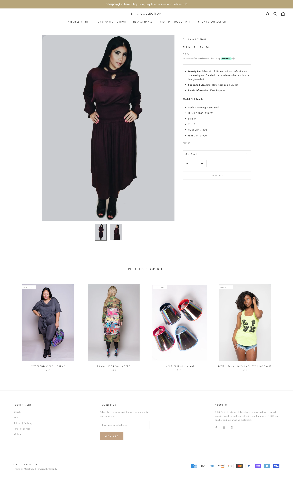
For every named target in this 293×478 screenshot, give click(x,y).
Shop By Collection (212, 21)
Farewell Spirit (78, 21)
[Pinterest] (202, 142)
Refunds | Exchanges (24, 423)
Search (17, 412)
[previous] (10, 324)
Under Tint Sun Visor (179, 366)
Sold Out (216, 175)
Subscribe (112, 436)
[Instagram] (224, 427)
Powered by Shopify (47, 469)
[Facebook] (194, 142)
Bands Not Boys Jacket (113, 366)
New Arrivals (142, 21)
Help (16, 417)
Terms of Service (22, 428)
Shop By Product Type (175, 21)
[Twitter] (198, 142)
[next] (282, 324)
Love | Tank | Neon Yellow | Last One (245, 366)
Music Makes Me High (111, 21)
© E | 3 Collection (26, 464)
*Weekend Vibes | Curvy (48, 366)
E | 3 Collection (194, 39)
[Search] (275, 13)
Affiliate (17, 434)
